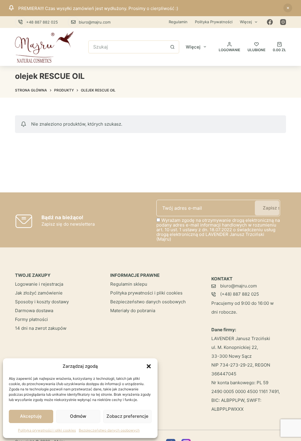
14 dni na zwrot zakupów (40, 328)
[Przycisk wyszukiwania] (172, 47)
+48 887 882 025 (42, 22)
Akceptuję (31, 416)
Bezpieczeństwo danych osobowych (109, 430)
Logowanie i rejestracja (39, 284)
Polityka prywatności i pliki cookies (47, 430)
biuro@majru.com (95, 22)
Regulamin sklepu (128, 284)
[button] (149, 366)
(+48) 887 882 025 (239, 294)
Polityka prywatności (214, 21)
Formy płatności (31, 319)
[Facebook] (270, 22)
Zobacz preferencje (127, 416)
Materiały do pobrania (132, 310)
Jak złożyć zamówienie (39, 293)
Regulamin (178, 21)
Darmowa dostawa (34, 310)
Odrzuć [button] (287, 8)
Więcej (246, 21)
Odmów (78, 416)
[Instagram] (283, 22)
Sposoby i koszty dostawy (42, 301)
